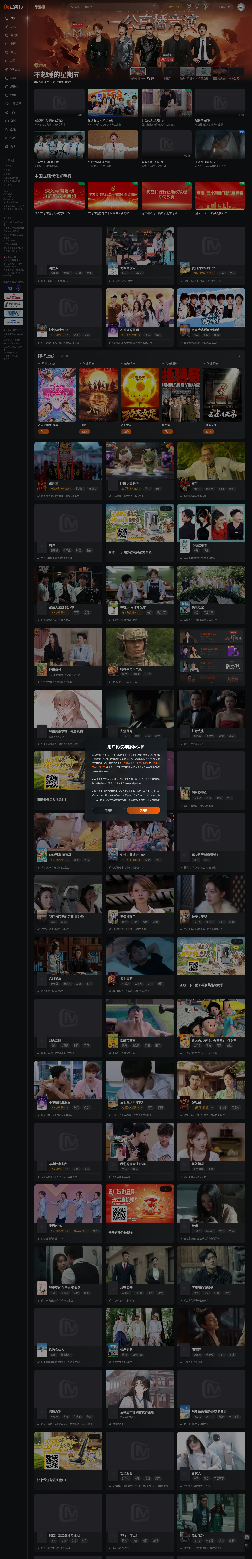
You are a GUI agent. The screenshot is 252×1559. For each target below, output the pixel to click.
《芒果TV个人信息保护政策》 (135, 763)
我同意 (143, 810)
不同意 (108, 810)
